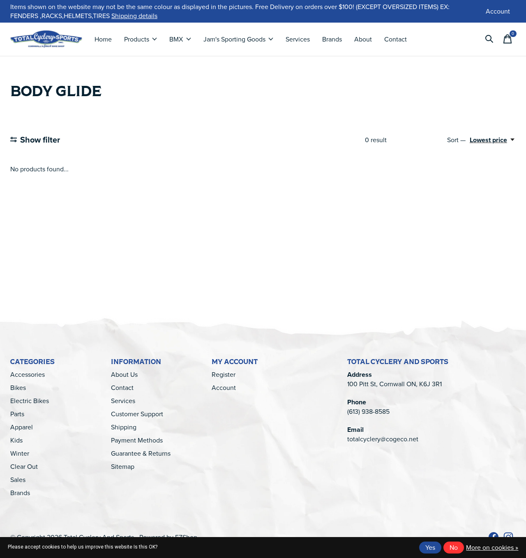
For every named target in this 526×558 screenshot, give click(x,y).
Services (298, 39)
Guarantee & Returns (141, 453)
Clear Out (24, 466)
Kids (16, 440)
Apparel (21, 426)
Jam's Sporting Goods (234, 39)
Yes (430, 547)
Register (223, 374)
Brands (332, 39)
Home (103, 39)
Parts (17, 413)
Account (224, 387)
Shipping (123, 426)
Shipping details (134, 15)
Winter (19, 453)
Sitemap (122, 466)
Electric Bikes (29, 400)
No (454, 547)
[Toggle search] (489, 39)
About (363, 39)
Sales (17, 479)
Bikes (18, 387)
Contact (395, 39)
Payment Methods (137, 440)
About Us (124, 374)
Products (136, 39)
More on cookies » (492, 547)
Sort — (456, 139)
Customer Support (137, 413)
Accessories (27, 374)
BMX (176, 39)
